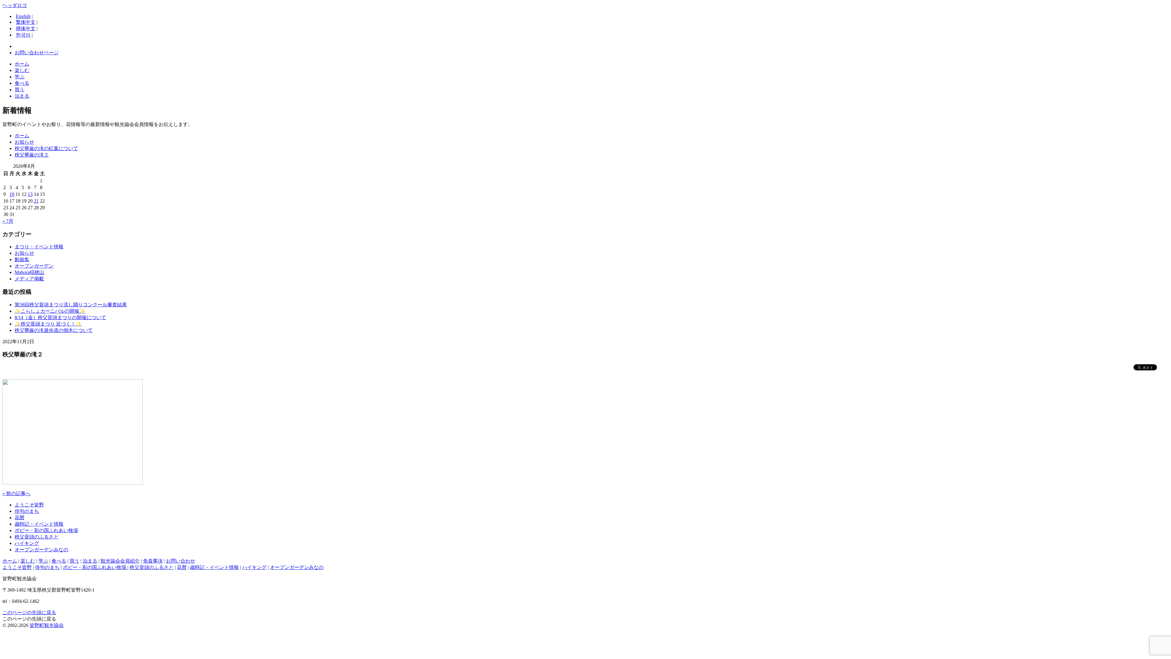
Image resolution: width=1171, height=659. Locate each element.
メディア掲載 (29, 278)
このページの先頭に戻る (29, 612)
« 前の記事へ (16, 493)
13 (30, 194)
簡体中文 (25, 28)
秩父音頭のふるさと (37, 536)
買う (19, 89)
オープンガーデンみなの (41, 549)
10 (11, 194)
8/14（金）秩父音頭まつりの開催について (60, 317)
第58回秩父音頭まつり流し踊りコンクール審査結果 (71, 304)
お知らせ (24, 142)
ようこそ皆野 (29, 504)
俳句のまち (27, 511)
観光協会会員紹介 (120, 561)
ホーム (22, 64)
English (23, 16)
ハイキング (27, 543)
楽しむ (22, 70)
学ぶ (19, 76)
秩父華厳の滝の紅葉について (46, 148)
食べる (22, 83)
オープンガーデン (34, 265)
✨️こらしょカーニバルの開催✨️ (50, 311)
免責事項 (153, 561)
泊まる (22, 96)
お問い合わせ (180, 561)
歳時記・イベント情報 (39, 524)
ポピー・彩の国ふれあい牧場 (46, 530)
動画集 (22, 259)
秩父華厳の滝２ (32, 154)
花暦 (19, 517)
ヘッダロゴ (14, 5)
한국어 (23, 35)
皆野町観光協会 (47, 625)
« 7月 (7, 221)
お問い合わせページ (37, 52)
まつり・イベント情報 (39, 246)
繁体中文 (25, 22)
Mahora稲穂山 (29, 272)
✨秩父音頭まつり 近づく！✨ (48, 323)
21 (36, 200)
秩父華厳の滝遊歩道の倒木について (54, 330)
